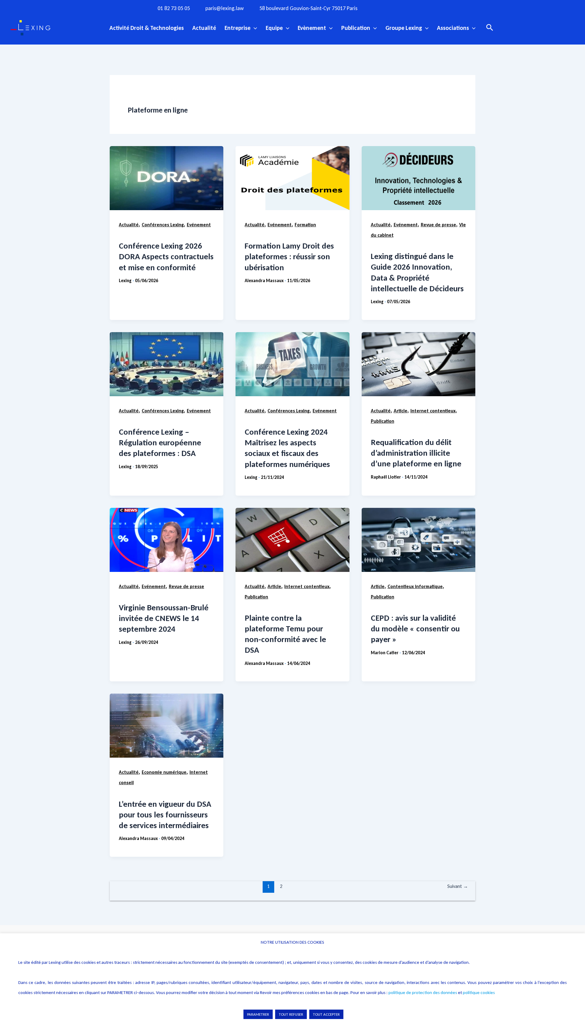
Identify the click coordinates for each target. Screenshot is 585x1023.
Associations (453, 27)
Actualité (204, 27)
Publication (355, 27)
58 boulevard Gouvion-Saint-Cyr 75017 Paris (308, 8)
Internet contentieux (433, 411)
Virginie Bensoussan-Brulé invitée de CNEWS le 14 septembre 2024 (163, 618)
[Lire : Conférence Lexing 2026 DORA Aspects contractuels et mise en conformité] (166, 178)
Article (400, 411)
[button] (253, 27)
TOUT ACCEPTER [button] (326, 1014)
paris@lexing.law (224, 8)
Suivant (457, 886)
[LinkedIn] (432, 8)
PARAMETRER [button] (258, 1014)
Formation (305, 225)
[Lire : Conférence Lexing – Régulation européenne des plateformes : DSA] (166, 364)
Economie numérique (164, 772)
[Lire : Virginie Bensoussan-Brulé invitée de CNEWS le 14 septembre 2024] (166, 540)
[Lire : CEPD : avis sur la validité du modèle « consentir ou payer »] (418, 540)
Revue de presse (438, 225)
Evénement (199, 225)
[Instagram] (395, 8)
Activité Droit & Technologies (146, 27)
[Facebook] (382, 8)
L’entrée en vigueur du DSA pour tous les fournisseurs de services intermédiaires (165, 814)
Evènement (312, 27)
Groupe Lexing (403, 27)
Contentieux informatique (415, 586)
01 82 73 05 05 (174, 8)
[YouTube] (420, 8)
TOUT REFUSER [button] (291, 1014)
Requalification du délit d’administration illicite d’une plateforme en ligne (416, 452)
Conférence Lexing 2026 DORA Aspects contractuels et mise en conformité (166, 256)
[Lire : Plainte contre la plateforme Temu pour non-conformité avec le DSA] (292, 540)
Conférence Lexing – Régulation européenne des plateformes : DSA (160, 442)
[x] (407, 8)
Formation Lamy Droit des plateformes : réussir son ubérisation (289, 256)
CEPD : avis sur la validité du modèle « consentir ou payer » (415, 628)
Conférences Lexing (163, 225)
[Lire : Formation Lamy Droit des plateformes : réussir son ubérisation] (292, 178)
